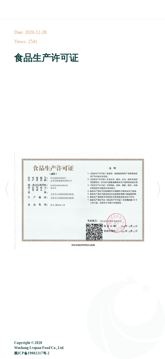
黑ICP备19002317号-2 (32, 353)
